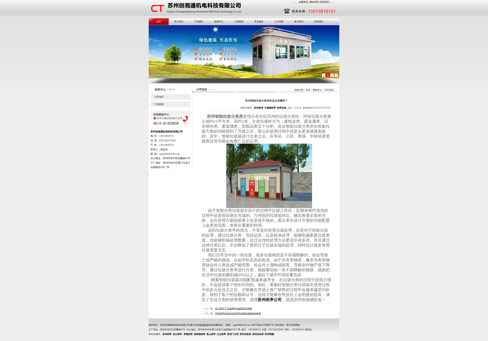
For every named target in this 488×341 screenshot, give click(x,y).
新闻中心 (218, 21)
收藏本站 (303, 2)
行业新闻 (159, 104)
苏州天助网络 (293, 325)
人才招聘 (278, 21)
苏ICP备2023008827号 (263, 325)
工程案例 (238, 21)
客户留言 (298, 21)
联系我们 (324, 2)
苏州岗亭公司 (270, 299)
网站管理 (314, 2)
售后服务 (258, 21)
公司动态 (159, 96)
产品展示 (198, 21)
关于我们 (178, 21)
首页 (159, 21)
